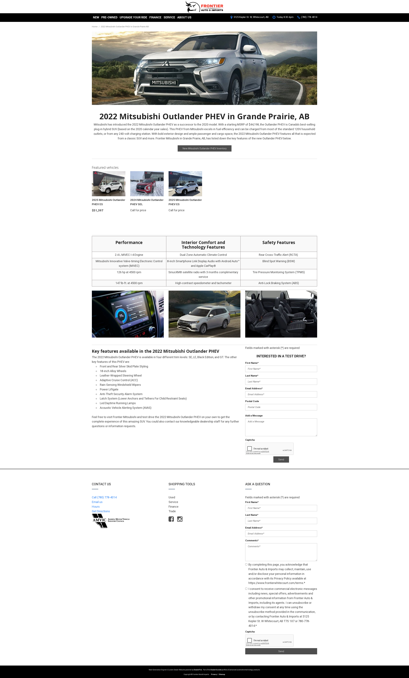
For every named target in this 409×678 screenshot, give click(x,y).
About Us (184, 17)
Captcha (250, 439)
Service (169, 17)
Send (281, 459)
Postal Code (252, 401)
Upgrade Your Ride (133, 17)
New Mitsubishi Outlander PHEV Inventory (205, 148)
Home (95, 26)
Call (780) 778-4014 (104, 497)
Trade (172, 511)
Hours (96, 506)
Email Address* (254, 388)
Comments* (252, 540)
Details (101, 218)
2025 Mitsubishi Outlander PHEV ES (108, 202)
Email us (97, 502)
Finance (155, 17)
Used (172, 497)
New (96, 17)
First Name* (252, 363)
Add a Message (254, 415)
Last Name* (251, 375)
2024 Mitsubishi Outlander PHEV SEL (147, 202)
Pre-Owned (109, 17)
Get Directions (101, 511)
